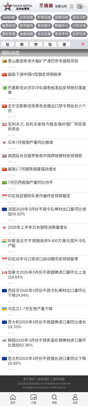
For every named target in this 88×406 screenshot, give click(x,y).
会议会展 (44, 34)
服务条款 (59, 379)
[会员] (75, 397)
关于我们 (29, 379)
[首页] (13, 397)
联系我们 (44, 379)
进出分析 (79, 17)
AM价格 (9, 17)
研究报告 (26, 26)
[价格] (34, 397)
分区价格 (79, 26)
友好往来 (79, 34)
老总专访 (61, 34)
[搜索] (54, 397)
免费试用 (61, 6)
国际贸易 (9, 34)
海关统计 (44, 26)
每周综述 (9, 26)
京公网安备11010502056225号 (35, 388)
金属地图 (26, 34)
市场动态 (44, 17)
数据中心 (61, 26)
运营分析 (61, 17)
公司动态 (26, 17)
